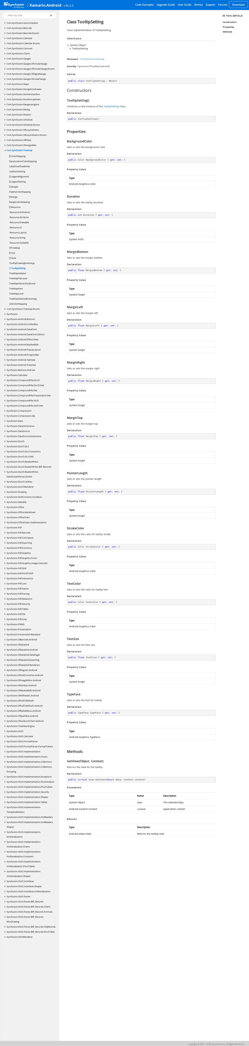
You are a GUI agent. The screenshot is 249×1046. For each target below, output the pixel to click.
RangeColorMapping (19, 201)
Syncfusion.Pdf (14, 527)
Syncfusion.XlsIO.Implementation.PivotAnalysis (30, 781)
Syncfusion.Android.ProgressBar (23, 354)
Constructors (229, 22)
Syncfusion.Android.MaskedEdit (23, 344)
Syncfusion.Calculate (17, 375)
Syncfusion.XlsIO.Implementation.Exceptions (29, 776)
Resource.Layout (18, 232)
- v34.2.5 (68, 5)
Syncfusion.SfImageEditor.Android (24, 680)
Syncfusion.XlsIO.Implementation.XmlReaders (30, 817)
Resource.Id (15, 227)
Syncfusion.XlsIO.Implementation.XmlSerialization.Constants (24, 854)
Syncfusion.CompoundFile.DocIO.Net (25, 385)
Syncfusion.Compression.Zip (21, 415)
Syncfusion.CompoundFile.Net (22, 390)
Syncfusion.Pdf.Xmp (17, 619)
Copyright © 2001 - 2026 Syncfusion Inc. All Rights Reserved (216, 1044)
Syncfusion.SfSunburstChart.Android (25, 721)
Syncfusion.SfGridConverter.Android (25, 675)
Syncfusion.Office (15, 507)
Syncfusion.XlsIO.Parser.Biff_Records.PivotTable (31, 931)
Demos (198, 4)
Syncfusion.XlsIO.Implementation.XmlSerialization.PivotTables (24, 864)
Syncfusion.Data (15, 420)
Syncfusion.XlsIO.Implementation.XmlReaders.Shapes (30, 824)
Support (210, 4)
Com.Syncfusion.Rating (18, 109)
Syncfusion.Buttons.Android (21, 370)
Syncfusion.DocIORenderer (20, 486)
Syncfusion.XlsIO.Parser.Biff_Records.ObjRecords (31, 926)
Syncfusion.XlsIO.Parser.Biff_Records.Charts (28, 906)
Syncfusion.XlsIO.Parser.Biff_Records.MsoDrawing (25, 919)
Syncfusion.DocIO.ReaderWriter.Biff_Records (29, 466)
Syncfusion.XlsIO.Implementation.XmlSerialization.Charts (24, 844)
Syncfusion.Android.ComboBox (22, 324)
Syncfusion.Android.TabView (21, 359)
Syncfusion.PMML (16, 624)
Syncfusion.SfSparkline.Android (22, 715)
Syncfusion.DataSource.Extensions (24, 436)
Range (14, 196)
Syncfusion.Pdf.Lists (17, 583)
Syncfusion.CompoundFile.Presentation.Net (29, 395)
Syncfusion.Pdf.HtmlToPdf (20, 573)
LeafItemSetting (17, 171)
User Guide (184, 4)
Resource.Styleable (19, 242)
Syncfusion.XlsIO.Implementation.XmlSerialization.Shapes (24, 874)
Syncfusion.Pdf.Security (18, 603)
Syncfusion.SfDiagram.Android (22, 670)
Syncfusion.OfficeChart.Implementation (27, 522)
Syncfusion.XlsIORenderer (20, 936)
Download (238, 4)
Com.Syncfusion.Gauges (19, 58)
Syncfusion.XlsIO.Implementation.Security (28, 791)
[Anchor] (65, 90)
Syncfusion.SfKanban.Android (21, 685)
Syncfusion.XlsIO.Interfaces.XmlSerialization (28, 891)
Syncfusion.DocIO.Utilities (19, 481)
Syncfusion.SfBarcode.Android (22, 639)
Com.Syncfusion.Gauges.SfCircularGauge (27, 63)
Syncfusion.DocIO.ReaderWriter (22, 461)
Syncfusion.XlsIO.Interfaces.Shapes (24, 886)
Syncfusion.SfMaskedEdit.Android (23, 690)
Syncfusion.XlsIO (15, 731)
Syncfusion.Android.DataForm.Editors (26, 334)
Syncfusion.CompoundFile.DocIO (23, 380)
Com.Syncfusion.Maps (18, 84)
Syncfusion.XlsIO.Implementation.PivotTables (30, 786)
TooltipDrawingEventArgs (22, 263)
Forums (222, 4)
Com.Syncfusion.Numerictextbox (23, 94)
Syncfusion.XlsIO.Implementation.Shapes (27, 797)
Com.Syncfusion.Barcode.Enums (23, 33)
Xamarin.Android (45, 5)
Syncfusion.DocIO (15, 441)
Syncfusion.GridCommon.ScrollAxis (24, 496)
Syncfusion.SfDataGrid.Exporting (23, 659)
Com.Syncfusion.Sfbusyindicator (23, 129)
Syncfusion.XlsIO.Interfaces (20, 881)
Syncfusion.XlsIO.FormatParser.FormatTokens (30, 746)
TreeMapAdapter (17, 273)
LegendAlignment (20, 176)
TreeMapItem (16, 288)
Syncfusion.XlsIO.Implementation (23, 751)
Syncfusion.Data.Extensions (20, 426)
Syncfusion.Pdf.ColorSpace (20, 537)
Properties (228, 27)
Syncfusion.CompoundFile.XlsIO (23, 400)
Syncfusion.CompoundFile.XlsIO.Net (25, 405)
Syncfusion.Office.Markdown (21, 512)
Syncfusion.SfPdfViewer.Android (23, 695)
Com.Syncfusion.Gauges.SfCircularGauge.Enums (31, 68)
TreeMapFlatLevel (18, 278)
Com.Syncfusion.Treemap (19, 150)
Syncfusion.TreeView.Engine (21, 726)
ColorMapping (18, 156)
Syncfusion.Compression (19, 410)
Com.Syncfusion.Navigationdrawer (24, 89)
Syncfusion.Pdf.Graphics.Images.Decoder (27, 563)
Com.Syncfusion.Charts (18, 53)
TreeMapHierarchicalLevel (22, 283)
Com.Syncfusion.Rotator (19, 114)
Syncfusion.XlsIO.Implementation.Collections (29, 761)
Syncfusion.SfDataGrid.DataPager (23, 654)
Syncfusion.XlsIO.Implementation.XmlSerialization (24, 834)
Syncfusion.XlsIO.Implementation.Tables (27, 802)
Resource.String (17, 237)
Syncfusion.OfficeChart (18, 517)
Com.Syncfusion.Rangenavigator (23, 104)
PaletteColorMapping (20, 191)
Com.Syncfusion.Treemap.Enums (23, 308)
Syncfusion (12, 314)
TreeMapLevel (16, 293)
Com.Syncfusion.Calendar (19, 38)
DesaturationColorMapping (23, 161)
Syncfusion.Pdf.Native (18, 588)
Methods (227, 31)
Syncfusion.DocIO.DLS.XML (20, 456)
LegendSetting (18, 181)
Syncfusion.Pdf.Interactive (20, 578)
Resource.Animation (19, 212)
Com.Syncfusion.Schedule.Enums (23, 124)
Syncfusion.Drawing (16, 491)
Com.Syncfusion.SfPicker (19, 140)
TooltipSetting (18, 268)
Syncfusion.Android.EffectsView (22, 339)
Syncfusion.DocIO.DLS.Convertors (24, 451)
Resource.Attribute (19, 217)
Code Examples (144, 4)
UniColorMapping (18, 303)
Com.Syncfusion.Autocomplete (22, 22)
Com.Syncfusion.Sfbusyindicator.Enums (27, 134)
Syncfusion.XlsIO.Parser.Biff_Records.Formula (29, 911)
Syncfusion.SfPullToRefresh (20, 700)
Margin (14, 186)
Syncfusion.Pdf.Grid (16, 568)
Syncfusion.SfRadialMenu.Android (24, 710)
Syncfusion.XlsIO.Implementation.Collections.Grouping (29, 769)
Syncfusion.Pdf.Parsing (18, 593)
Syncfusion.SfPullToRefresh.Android (25, 705)
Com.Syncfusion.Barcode (19, 28)
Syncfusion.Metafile (16, 502)
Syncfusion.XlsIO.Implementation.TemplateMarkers (24, 809)
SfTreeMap (14, 247)
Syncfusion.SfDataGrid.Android (22, 649)
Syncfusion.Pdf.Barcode (18, 532)
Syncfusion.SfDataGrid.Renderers (23, 665)
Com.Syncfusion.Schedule (20, 119)
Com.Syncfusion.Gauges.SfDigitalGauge (26, 73)
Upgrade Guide (166, 4)
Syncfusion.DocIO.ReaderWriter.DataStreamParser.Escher (23, 474)
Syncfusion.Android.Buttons (21, 319)
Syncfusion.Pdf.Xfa (16, 614)
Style (13, 258)
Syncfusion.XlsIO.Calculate (20, 736)
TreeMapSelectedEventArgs (23, 298)
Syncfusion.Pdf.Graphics (19, 552)
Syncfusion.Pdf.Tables (17, 608)
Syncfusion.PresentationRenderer (23, 634)
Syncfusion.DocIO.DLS (18, 446)
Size (13, 252)
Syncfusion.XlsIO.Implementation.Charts (27, 756)
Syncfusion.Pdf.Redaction (19, 598)
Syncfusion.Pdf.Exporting (19, 542)
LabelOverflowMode (19, 166)
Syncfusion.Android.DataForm (22, 329)
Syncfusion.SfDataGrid (18, 644)
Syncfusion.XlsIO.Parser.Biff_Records (25, 901)
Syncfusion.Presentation (19, 629)
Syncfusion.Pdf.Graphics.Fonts (22, 558)
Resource (15, 207)
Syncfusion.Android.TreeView (21, 364)
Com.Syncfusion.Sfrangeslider (21, 145)
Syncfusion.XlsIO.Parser (18, 896)
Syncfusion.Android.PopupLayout (24, 349)
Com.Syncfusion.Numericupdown (23, 99)
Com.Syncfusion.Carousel (19, 48)
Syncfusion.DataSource (18, 431)
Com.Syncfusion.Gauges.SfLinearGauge (26, 78)
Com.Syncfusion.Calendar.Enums (23, 43)
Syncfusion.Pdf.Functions (19, 547)
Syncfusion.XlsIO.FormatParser (22, 741)
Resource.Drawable (19, 222)
